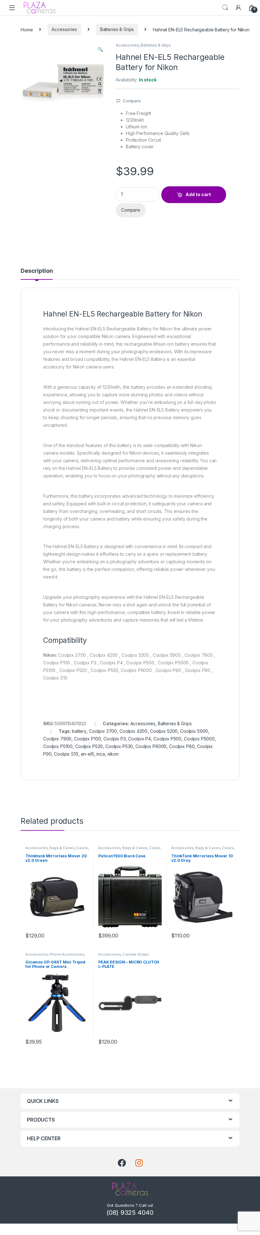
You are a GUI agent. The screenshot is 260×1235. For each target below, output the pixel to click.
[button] (100, 49)
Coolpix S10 (66, 754)
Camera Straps (135, 954)
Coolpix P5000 (199, 738)
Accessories (64, 29)
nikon (113, 754)
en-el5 (87, 754)
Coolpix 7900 (57, 738)
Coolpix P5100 (58, 746)
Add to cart (198, 194)
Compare (132, 100)
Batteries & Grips (117, 29)
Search (225, 7)
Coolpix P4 (139, 738)
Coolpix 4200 (133, 731)
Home (27, 29)
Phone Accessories (66, 954)
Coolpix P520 (89, 746)
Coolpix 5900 (194, 731)
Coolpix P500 (167, 738)
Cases (82, 848)
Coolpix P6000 (150, 746)
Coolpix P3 (114, 738)
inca (100, 754)
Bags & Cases (61, 848)
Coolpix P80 (181, 746)
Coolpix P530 (119, 746)
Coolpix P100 (87, 738)
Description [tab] (37, 271)
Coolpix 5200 (164, 731)
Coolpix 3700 (103, 731)
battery (79, 731)
